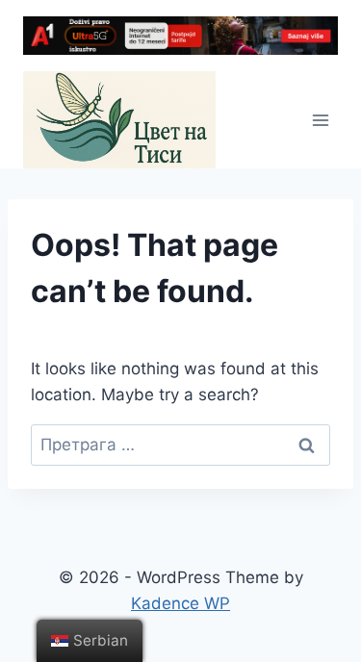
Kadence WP (180, 603)
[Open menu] (320, 120)
